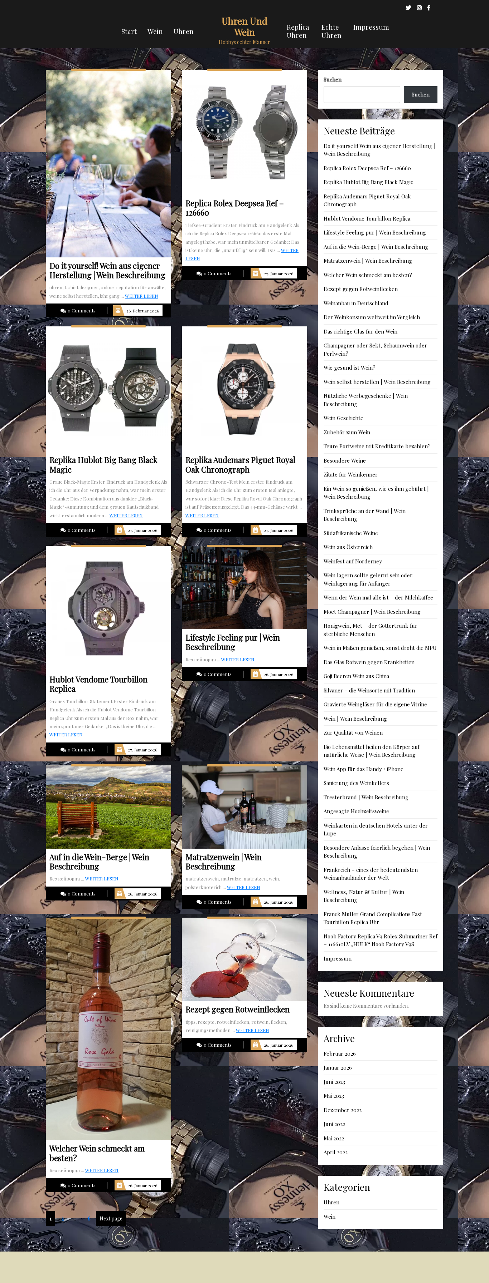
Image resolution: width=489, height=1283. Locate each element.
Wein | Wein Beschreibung (355, 718)
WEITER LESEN (141, 296)
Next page (111, 1218)
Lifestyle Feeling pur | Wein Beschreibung (375, 232)
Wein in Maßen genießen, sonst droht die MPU (380, 647)
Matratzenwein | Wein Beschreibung (368, 260)
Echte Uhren (331, 31)
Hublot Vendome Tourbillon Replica (367, 218)
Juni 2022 (334, 1123)
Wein (155, 31)
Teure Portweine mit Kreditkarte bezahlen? (377, 446)
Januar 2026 (338, 1067)
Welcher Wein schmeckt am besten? (368, 274)
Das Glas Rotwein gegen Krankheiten (369, 662)
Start (129, 31)
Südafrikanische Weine (351, 533)
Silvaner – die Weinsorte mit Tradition (369, 690)
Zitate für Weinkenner (351, 474)
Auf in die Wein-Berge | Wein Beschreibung (376, 246)
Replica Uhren (298, 31)
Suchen (333, 79)
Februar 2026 (340, 1053)
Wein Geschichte (343, 417)
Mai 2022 (334, 1138)
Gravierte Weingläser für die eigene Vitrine (375, 704)
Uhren (184, 31)
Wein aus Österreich (348, 547)
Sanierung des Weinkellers (356, 782)
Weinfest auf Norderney (353, 561)
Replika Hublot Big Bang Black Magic (368, 182)
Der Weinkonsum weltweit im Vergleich (372, 317)
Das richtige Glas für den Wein (360, 331)
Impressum (371, 26)
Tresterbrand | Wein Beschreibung (366, 797)
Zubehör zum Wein (347, 432)
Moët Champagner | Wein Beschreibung (372, 611)
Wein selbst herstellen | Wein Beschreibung (377, 381)
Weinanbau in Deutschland (356, 303)
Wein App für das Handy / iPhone (363, 769)
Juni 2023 (334, 1081)
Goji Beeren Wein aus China (356, 676)
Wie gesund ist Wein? (350, 367)
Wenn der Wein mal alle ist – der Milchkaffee (378, 597)
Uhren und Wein (244, 26)
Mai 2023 (334, 1095)
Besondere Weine (345, 460)
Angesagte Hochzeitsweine (356, 811)
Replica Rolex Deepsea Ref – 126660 (367, 168)
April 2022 (336, 1152)
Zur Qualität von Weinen (353, 732)
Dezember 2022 (343, 1110)
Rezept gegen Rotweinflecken (361, 288)
